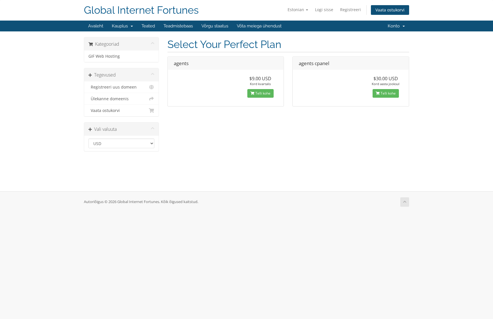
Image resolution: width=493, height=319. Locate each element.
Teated (148, 26)
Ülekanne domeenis (108, 98)
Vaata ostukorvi (390, 10)
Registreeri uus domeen (112, 87)
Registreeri (350, 9)
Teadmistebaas (178, 26)
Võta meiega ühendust (259, 26)
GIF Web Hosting (104, 56)
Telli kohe (262, 93)
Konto (395, 26)
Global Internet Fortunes (141, 10)
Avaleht (95, 26)
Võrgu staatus (214, 26)
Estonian (296, 9)
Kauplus (121, 26)
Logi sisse (324, 9)
